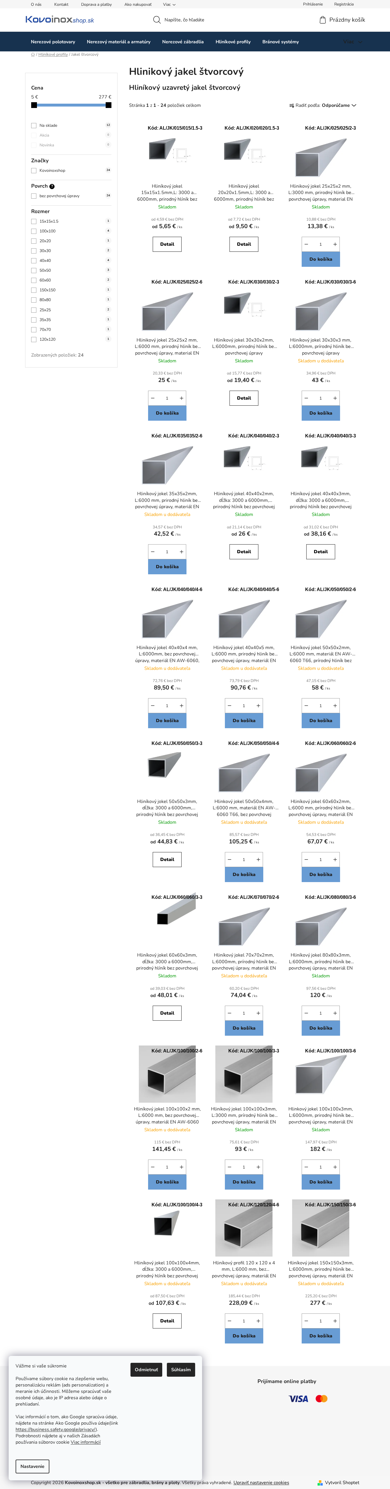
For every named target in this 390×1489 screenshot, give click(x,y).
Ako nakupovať (138, 4)
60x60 (74, 280)
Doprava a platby (96, 4)
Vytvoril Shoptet (342, 1482)
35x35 (74, 320)
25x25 (74, 310)
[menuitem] (53, 42)
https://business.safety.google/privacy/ (56, 1429)
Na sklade (75, 125)
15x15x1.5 (74, 221)
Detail (167, 244)
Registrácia (344, 4)
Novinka (74, 145)
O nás (36, 4)
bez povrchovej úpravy (75, 196)
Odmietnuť (146, 1370)
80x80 (74, 300)
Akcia (74, 135)
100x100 (74, 231)
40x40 (74, 260)
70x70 (74, 329)
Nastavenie (32, 1466)
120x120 (74, 339)
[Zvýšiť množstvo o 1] (335, 244)
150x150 (74, 290)
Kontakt (61, 4)
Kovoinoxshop (75, 170)
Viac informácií (86, 1442)
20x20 (74, 241)
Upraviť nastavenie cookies (261, 1482)
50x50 (74, 270)
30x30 (74, 251)
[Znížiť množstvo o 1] (306, 244)
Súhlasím (181, 1370)
